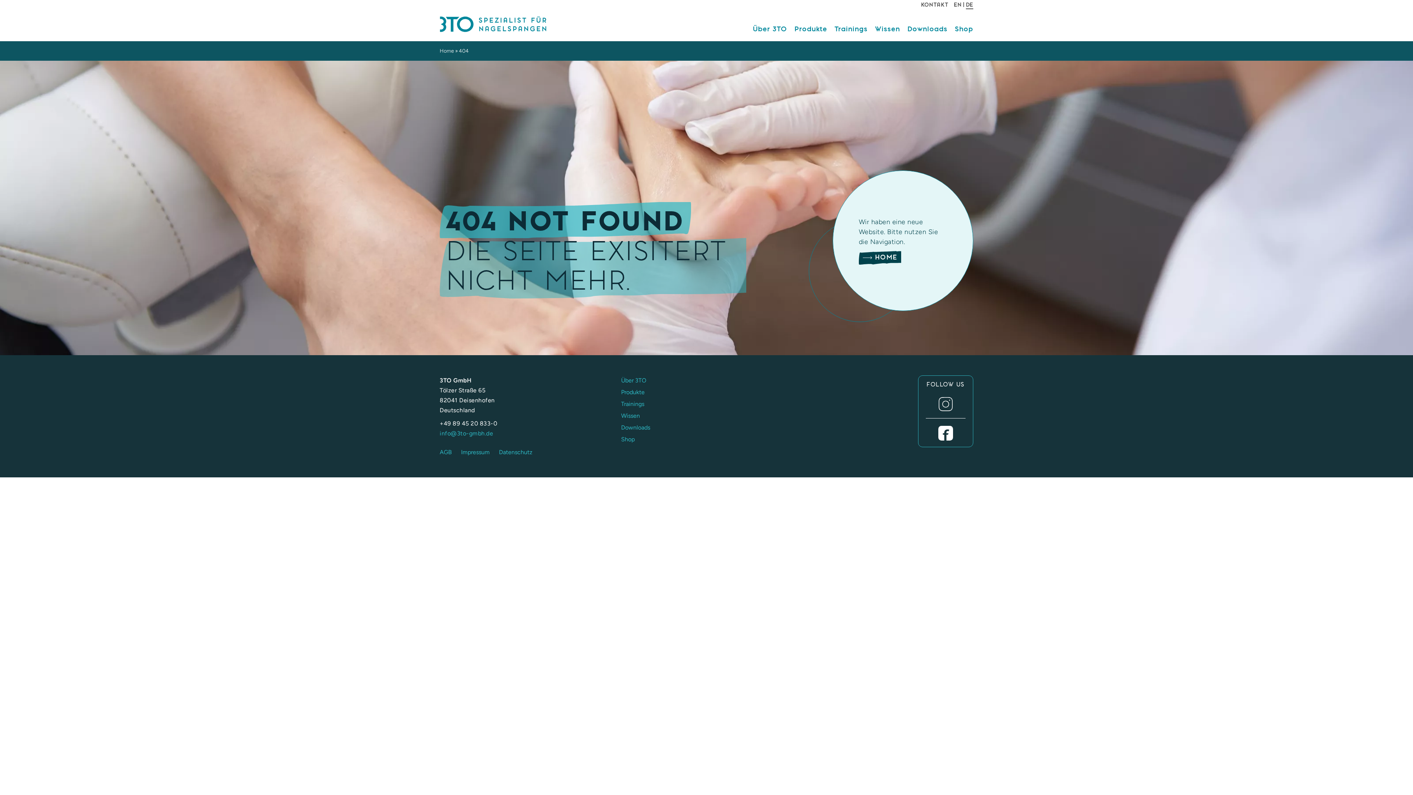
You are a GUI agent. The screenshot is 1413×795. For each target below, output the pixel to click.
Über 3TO (770, 28)
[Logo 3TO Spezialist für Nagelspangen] (502, 24)
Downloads (927, 28)
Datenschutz (515, 452)
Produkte (810, 28)
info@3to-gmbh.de (466, 433)
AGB (446, 452)
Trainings (851, 28)
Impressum (475, 452)
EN (958, 4)
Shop (964, 28)
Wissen (887, 28)
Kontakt (935, 4)
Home (447, 51)
